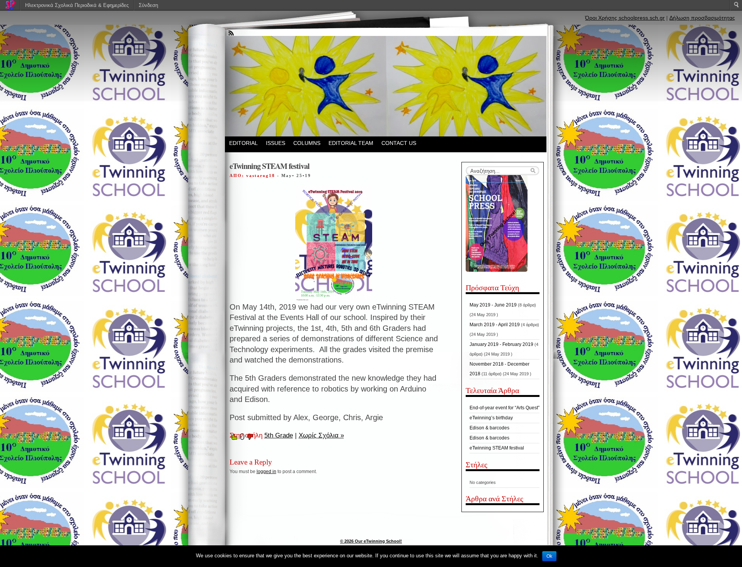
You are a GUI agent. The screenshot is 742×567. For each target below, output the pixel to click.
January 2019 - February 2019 (501, 344)
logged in (266, 471)
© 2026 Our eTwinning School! (371, 541)
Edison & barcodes (489, 428)
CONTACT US (398, 143)
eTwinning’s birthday (491, 418)
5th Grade (278, 435)
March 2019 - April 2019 (495, 324)
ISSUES (275, 143)
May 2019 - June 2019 (493, 305)
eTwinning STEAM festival (497, 448)
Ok (549, 556)
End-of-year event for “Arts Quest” (504, 407)
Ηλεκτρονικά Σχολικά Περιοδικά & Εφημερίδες (77, 5)
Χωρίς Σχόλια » (321, 435)
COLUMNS (306, 143)
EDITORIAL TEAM (350, 143)
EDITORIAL (243, 143)
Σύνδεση (148, 5)
